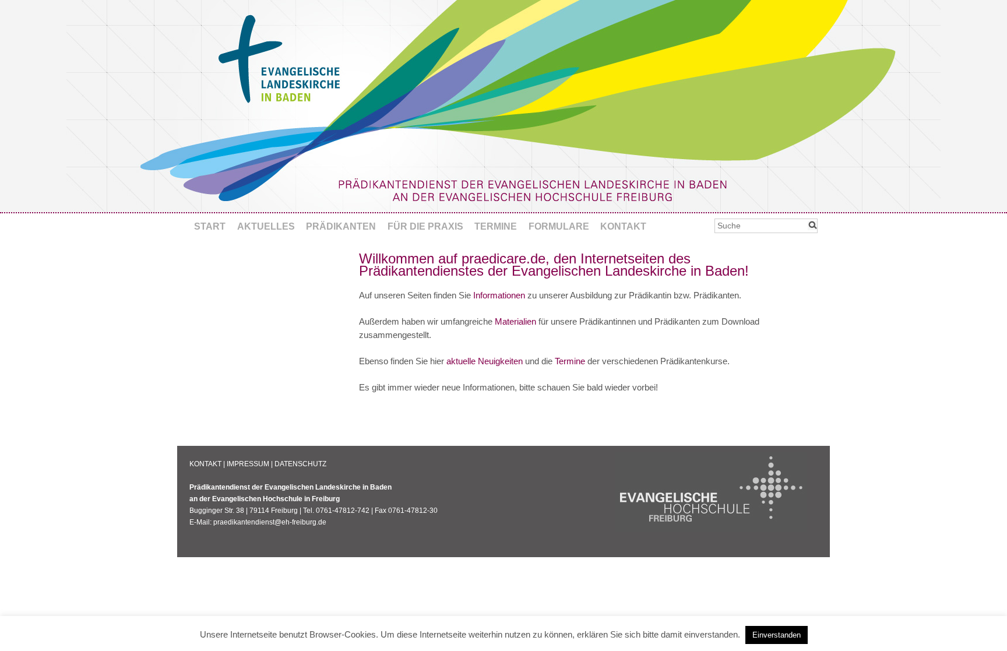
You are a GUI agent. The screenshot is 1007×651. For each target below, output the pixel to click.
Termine (495, 226)
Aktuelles (266, 226)
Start (210, 226)
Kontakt (623, 226)
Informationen (499, 295)
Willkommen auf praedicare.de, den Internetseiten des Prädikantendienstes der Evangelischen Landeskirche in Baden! (554, 265)
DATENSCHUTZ (300, 464)
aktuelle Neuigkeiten (484, 361)
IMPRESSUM (248, 464)
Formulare (559, 226)
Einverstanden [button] (776, 635)
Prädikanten (341, 226)
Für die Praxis (425, 226)
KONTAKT (205, 464)
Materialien (515, 321)
